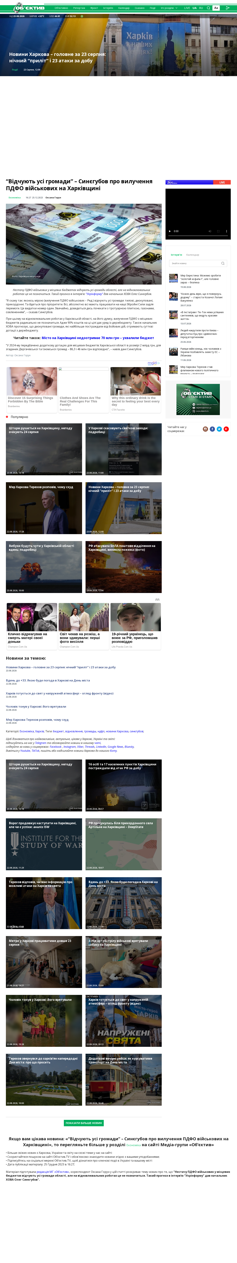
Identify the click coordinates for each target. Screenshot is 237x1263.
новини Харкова (117, 731)
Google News (115, 747)
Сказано (140, 8)
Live (187, 8)
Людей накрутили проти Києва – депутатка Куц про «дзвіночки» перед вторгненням (199, 334)
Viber (80, 747)
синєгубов (136, 731)
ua (195, 8)
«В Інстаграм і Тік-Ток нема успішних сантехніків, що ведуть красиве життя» (202, 316)
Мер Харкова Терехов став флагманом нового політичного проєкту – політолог (199, 370)
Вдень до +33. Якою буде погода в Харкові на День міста (48, 680)
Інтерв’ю (108, 8)
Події (153, 8)
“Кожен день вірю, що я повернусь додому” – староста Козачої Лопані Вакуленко (201, 297)
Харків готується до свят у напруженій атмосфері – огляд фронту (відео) (56, 57)
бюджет (58, 731)
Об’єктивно (61, 8)
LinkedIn (101, 747)
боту (113, 751)
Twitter (219, 429)
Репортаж (79, 8)
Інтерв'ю (177, 254)
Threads (90, 747)
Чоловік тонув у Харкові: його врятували (36, 706)
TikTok (35, 751)
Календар (124, 8)
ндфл (101, 731)
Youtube (25, 751)
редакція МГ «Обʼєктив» (53, 1172)
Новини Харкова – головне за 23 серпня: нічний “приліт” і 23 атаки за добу (61, 667)
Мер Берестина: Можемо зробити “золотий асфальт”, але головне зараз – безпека (200, 279)
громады (90, 731)
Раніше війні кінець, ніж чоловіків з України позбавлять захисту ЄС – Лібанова (200, 352)
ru (201, 8)
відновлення (74, 731)
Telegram (40, 743)
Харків (39, 731)
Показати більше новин (84, 1123)
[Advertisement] (118, 100)
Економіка (15, 197)
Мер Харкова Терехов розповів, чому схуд (37, 720)
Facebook (55, 747)
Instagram (70, 747)
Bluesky (129, 747)
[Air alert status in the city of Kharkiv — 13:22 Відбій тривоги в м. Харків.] (82, 16)
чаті (97, 743)
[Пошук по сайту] (208, 8)
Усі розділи (167, 8)
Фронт (94, 8)
